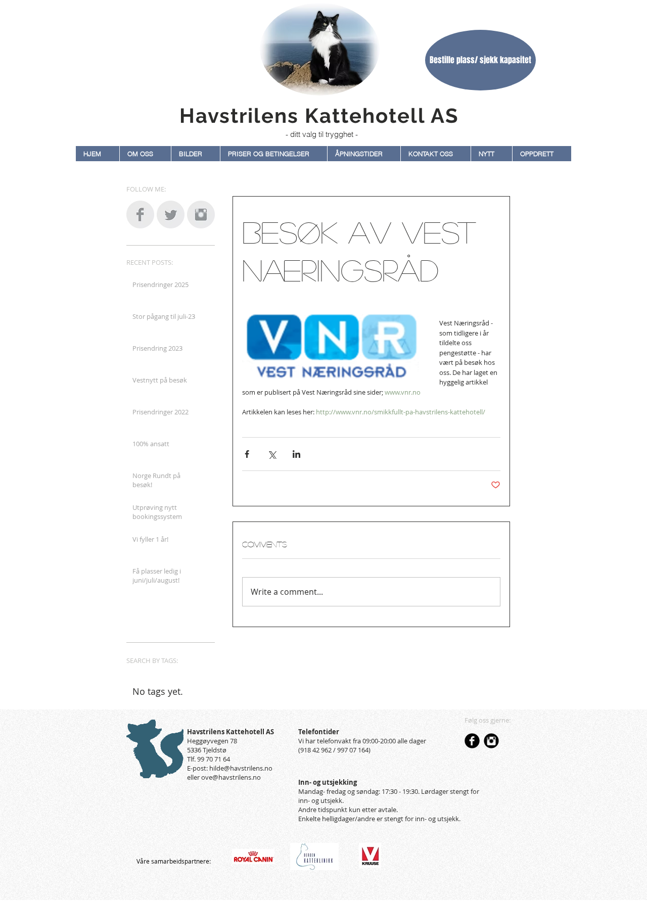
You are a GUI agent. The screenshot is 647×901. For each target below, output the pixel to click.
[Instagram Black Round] (491, 740)
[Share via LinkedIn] (296, 454)
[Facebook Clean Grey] (140, 214)
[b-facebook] (472, 740)
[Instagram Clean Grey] (201, 214)
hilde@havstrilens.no (240, 768)
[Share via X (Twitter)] (271, 454)
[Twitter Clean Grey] (170, 214)
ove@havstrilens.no (231, 777)
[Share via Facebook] (247, 454)
